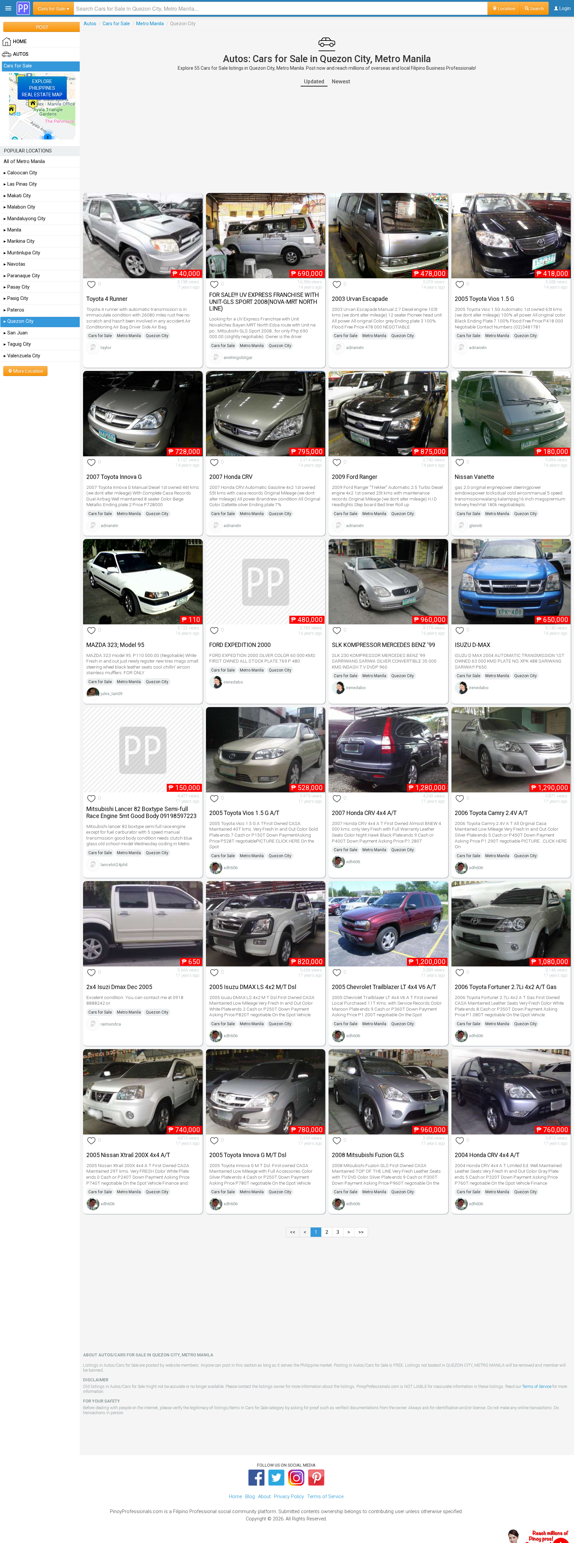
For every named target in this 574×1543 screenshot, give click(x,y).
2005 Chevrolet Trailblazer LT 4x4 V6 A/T (384, 987)
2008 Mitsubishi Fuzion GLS (368, 1155)
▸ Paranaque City (22, 276)
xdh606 (231, 867)
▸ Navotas (14, 264)
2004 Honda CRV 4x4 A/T (487, 1155)
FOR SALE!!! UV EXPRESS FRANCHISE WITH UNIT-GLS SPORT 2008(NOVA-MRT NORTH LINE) (264, 302)
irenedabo (233, 682)
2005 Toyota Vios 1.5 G (484, 299)
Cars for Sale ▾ (53, 8)
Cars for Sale (116, 23)
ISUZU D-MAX (472, 645)
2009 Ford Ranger (354, 477)
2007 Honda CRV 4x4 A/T (364, 813)
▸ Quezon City (19, 321)
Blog (250, 1496)
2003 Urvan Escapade (360, 299)
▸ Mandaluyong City (25, 219)
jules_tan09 (111, 693)
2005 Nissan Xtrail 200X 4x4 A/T (128, 1155)
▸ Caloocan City (20, 173)
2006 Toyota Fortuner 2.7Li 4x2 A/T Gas (506, 987)
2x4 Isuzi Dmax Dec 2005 (119, 987)
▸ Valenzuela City (22, 356)
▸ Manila (12, 230)
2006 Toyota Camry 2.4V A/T (491, 813)
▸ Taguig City (17, 344)
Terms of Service (536, 1386)
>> (361, 1232)
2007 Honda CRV (230, 477)
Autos (90, 23)
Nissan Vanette (474, 477)
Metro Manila (150, 23)
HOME (20, 42)
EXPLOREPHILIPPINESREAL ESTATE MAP (42, 88)
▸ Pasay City (17, 287)
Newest (341, 81)
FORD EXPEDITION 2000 (240, 645)
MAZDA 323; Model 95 (115, 645)
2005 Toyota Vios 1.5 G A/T (244, 813)
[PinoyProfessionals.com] (23, 8)
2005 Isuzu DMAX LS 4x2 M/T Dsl (252, 987)
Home (235, 1496)
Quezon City (157, 335)
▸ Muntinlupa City (22, 253)
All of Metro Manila (24, 161)
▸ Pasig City (16, 298)
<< (292, 1232)
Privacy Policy (289, 1496)
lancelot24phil (114, 864)
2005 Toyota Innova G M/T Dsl (247, 1155)
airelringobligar (238, 357)
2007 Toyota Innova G (114, 477)
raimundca (111, 1024)
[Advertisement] (327, 139)
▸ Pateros (14, 310)
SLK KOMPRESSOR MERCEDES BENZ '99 (383, 645)
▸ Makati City (17, 196)
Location (506, 8)
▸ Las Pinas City (20, 184)
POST (42, 27)
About (264, 1496)
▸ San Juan (16, 333)
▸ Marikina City (19, 241)
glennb (475, 525)
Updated (314, 81)
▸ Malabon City (19, 207)
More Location (27, 371)
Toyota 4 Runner (107, 299)
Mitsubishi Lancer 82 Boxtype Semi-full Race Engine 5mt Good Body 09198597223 (141, 812)
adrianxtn (355, 347)
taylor (106, 347)
